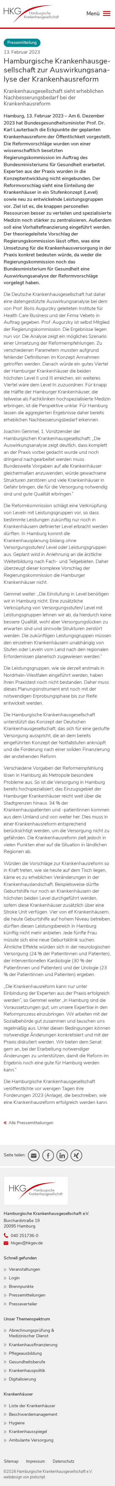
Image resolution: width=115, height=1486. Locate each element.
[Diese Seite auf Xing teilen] (76, 1155)
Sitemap (11, 1461)
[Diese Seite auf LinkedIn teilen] (62, 1155)
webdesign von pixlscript (24, 1477)
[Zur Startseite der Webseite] (31, 14)
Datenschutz (63, 1461)
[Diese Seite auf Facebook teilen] (48, 1155)
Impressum (35, 1461)
